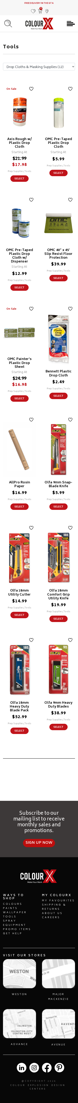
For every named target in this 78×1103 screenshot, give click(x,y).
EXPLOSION (38, 1085)
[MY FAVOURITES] (33, 9)
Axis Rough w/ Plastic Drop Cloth (19, 143)
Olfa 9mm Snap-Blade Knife (58, 484)
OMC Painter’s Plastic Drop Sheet (19, 363)
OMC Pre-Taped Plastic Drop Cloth (58, 143)
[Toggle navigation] (71, 24)
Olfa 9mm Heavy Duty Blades (58, 705)
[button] (46, 9)
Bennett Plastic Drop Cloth (59, 373)
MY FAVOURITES (58, 901)
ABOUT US (52, 913)
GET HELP (12, 934)
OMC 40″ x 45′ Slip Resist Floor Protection (58, 254)
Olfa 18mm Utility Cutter (19, 592)
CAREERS (51, 918)
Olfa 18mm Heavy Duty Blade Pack (19, 706)
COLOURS (12, 904)
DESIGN (58, 1085)
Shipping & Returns (54, 907)
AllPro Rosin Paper (19, 484)
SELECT (19, 179)
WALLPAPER (15, 913)
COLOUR (17, 1085)
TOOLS (10, 917)
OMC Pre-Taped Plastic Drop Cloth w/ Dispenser (19, 256)
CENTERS (38, 1089)
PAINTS (10, 908)
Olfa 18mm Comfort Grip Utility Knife (58, 594)
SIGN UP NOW (39, 843)
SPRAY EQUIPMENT (14, 923)
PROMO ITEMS (17, 929)
